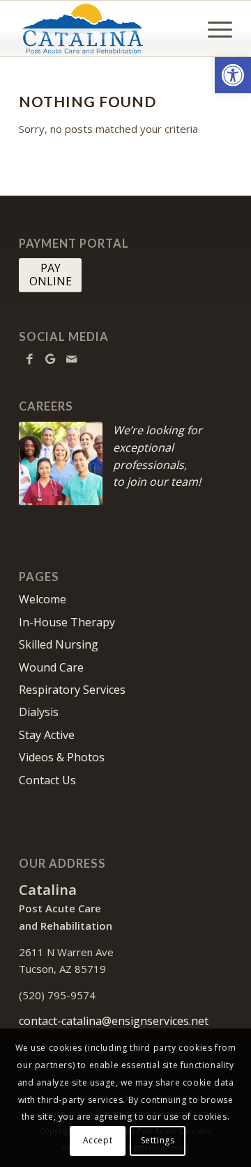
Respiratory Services (72, 689)
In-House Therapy (67, 622)
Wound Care (51, 667)
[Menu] (213, 28)
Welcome (42, 599)
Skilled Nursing (58, 644)
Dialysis (39, 712)
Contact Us (47, 780)
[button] (233, 75)
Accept (98, 1140)
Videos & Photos (62, 757)
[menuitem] (213, 28)
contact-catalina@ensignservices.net (113, 1021)
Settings (158, 1140)
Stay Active (47, 735)
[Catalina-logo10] (104, 28)
